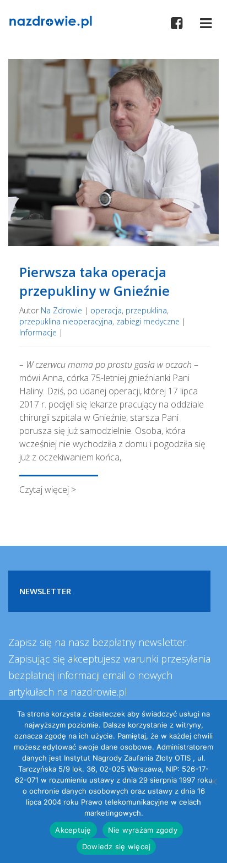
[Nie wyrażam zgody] (213, 781)
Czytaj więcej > (47, 490)
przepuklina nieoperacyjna (65, 321)
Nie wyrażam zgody (142, 830)
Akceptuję (73, 830)
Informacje (38, 332)
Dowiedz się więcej (116, 846)
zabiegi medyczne (148, 321)
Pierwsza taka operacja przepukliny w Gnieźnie (94, 281)
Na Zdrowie (61, 310)
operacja (106, 310)
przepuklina (146, 310)
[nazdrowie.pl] (50, 21)
